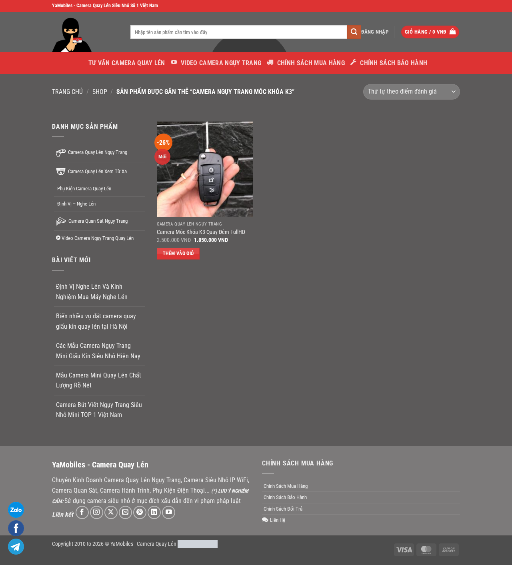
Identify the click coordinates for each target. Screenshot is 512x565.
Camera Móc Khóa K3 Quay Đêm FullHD (201, 232)
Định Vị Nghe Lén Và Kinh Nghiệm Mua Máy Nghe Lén (92, 292)
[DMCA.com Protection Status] (198, 544)
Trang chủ (67, 92)
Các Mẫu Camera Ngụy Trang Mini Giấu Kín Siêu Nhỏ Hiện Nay (98, 351)
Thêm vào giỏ (178, 253)
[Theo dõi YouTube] (168, 512)
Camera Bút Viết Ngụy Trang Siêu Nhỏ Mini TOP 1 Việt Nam (99, 410)
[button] (374, 32)
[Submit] (354, 32)
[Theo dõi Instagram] (96, 512)
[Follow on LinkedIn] (154, 512)
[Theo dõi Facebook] (82, 512)
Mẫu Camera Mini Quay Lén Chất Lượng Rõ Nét (98, 380)
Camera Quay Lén (156, 544)
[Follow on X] (111, 512)
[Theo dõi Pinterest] (139, 512)
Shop (99, 92)
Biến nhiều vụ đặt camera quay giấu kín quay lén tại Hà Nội (96, 321)
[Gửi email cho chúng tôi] (125, 512)
